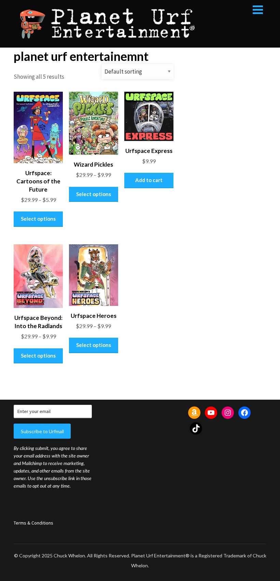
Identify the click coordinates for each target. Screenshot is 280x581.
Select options (38, 219)
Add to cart (149, 180)
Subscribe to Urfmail (42, 431)
